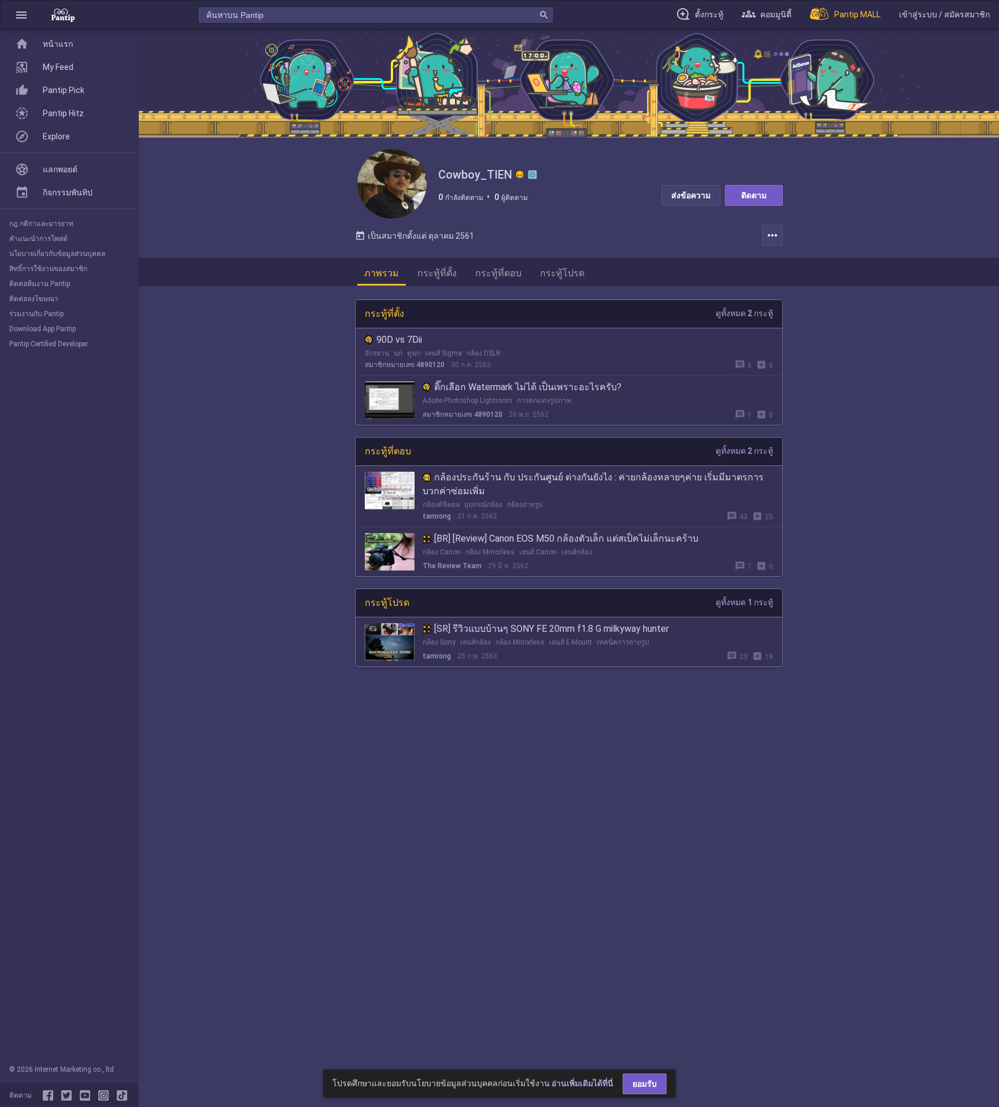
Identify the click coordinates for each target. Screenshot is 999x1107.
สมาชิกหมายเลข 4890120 (405, 365)
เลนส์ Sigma (443, 353)
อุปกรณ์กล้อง (483, 505)
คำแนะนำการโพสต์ (38, 239)
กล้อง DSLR (484, 353)
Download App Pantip (42, 329)
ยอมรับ (644, 1084)
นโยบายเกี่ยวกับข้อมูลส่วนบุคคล (57, 254)
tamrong (437, 516)
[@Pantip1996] (69, 1095)
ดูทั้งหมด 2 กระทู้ (744, 313)
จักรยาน (377, 353)
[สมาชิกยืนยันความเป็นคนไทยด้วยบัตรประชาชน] (520, 175)
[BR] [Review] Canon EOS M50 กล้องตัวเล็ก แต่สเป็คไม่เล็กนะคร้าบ (566, 538)
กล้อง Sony (439, 642)
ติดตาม (754, 195)
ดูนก (413, 353)
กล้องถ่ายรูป (525, 505)
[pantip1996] (87, 1095)
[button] (21, 15)
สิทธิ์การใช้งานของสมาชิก (48, 269)
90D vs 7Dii (399, 339)
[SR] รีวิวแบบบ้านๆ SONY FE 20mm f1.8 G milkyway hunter (551, 628)
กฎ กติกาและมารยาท (41, 224)
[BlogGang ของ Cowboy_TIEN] (532, 175)
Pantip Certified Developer (48, 344)
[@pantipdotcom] (106, 1095)
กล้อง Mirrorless (490, 552)
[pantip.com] (63, 15)
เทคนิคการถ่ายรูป (623, 642)
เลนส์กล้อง (576, 552)
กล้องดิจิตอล (441, 505)
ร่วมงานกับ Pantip (36, 314)
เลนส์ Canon (538, 552)
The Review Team (452, 566)
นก (398, 353)
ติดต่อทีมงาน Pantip (39, 284)
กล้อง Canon (442, 552)
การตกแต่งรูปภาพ (544, 401)
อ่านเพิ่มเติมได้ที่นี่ (582, 1083)
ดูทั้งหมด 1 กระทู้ (744, 602)
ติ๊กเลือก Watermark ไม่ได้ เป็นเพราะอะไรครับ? (527, 387)
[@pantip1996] (122, 1095)
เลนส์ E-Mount (570, 642)
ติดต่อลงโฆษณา (33, 299)
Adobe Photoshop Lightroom (467, 401)
